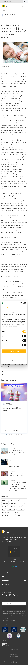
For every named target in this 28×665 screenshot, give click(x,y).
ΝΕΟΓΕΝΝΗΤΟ (5, 515)
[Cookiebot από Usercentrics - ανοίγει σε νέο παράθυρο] (20, 303)
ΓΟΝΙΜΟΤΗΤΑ (13, 503)
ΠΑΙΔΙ (12, 515)
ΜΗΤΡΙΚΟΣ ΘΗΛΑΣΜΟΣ (7, 512)
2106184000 (7, 2)
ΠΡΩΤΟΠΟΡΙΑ (5, 518)
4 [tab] (11, 434)
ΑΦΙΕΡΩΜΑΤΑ (5, 503)
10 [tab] (21, 434)
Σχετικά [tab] (23, 307)
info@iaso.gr (15, 563)
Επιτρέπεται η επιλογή (14, 356)
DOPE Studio (14, 662)
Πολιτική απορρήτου (14, 652)
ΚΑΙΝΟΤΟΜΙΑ (20, 509)
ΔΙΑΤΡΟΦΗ (4, 506)
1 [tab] (6, 434)
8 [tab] (18, 434)
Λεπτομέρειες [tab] (14, 307)
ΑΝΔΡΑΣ (17, 500)
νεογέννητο (4, 374)
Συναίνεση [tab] (5, 307)
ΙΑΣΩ (3, 509)
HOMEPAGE (3, 10)
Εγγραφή (12, 608)
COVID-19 (4, 500)
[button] (14, 657)
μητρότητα (16, 371)
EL (24, 1)
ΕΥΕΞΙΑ (20, 506)
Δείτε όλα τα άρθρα (9, 438)
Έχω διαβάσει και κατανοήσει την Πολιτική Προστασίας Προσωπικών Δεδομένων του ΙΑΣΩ (14, 619)
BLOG (7, 10)
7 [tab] (16, 434)
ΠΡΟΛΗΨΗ (19, 515)
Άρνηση (14, 360)
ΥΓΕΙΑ (3, 521)
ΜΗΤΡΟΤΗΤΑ (17, 512)
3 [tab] (9, 434)
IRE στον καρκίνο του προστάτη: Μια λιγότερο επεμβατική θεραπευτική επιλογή (17, 464)
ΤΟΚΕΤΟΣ (21, 518)
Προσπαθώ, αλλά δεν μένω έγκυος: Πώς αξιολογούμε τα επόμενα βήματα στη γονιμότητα (17, 453)
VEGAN (10, 500)
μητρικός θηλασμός (6, 371)
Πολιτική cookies (14, 654)
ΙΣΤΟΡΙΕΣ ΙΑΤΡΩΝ (11, 509)
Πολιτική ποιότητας (14, 649)
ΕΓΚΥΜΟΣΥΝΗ (12, 506)
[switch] (24, 336)
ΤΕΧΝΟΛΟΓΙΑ (13, 518)
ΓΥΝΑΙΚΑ (21, 503)
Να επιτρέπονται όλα (14, 351)
